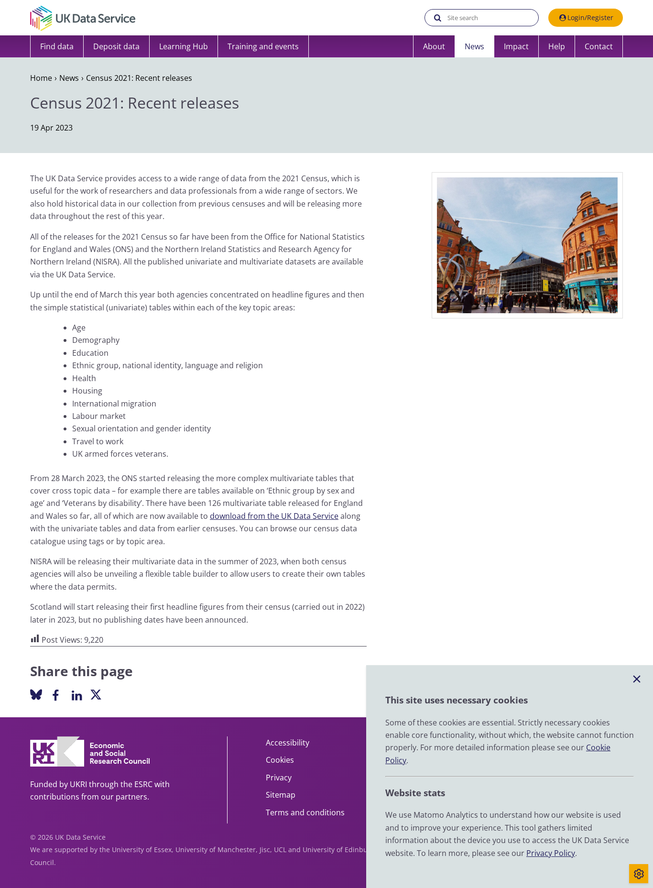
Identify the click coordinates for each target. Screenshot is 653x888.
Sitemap (280, 794)
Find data (57, 46)
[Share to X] (96, 696)
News (474, 46)
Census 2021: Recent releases (139, 78)
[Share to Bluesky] (36, 696)
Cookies (280, 760)
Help (556, 46)
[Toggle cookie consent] (638, 873)
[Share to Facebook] (55, 695)
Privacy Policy (550, 853)
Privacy (279, 777)
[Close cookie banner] (636, 679)
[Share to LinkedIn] (76, 695)
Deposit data (116, 46)
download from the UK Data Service (274, 516)
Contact (599, 46)
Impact (516, 46)
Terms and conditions (305, 812)
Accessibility (287, 742)
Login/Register (590, 17)
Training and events (263, 46)
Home (41, 78)
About (434, 46)
